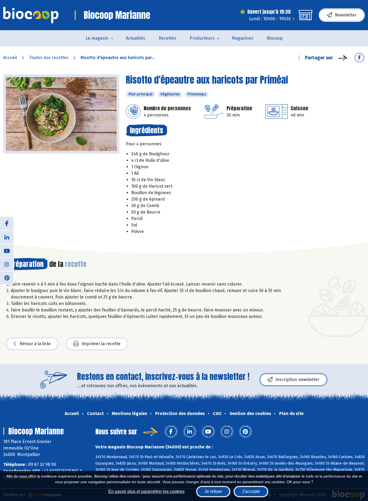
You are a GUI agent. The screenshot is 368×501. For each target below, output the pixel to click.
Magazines (242, 38)
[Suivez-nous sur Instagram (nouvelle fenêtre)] (6, 264)
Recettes (167, 38)
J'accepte (251, 491)
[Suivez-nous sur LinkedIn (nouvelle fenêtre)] (6, 237)
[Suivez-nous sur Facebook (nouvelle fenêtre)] (6, 223)
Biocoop (275, 38)
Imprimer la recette (100, 343)
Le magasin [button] (97, 38)
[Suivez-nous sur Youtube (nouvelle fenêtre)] (6, 250)
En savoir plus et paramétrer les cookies (146, 491)
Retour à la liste (35, 343)
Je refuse (213, 491)
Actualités (135, 38)
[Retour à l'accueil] (30, 15)
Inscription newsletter (297, 379)
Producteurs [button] (202, 38)
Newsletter (346, 15)
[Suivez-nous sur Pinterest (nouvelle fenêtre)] (6, 277)
